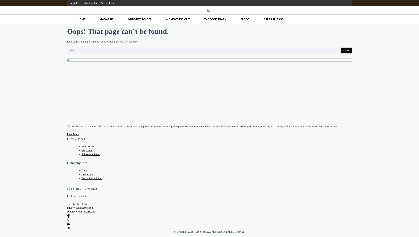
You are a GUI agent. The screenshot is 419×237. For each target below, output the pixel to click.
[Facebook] (209, 216)
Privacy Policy (108, 3)
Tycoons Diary (215, 19)
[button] (77, 203)
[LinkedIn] (209, 224)
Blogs (245, 19)
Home (81, 19)
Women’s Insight (178, 19)
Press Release (273, 19)
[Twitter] (209, 220)
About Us (75, 3)
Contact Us (90, 3)
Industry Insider (140, 19)
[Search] (348, 19)
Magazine (106, 19)
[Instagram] (209, 228)
